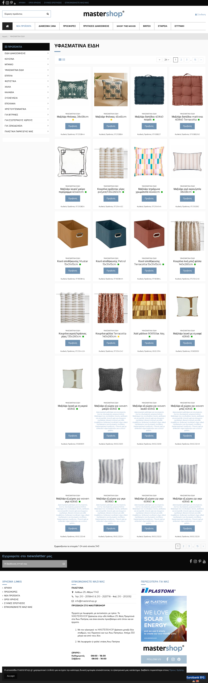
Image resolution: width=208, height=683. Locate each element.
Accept (11, 676)
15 (195, 59)
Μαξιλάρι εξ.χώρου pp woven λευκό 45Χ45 (149, 407)
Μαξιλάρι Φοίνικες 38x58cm (72, 116)
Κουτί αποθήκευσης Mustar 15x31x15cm (72, 263)
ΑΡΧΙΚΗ (22, 3)
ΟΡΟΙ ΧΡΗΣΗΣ (35, 3)
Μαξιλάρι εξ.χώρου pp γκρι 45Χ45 (187, 500)
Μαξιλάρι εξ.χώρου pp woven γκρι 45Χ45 (72, 500)
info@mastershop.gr (86, 601)
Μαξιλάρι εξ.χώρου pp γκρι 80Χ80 (110, 500)
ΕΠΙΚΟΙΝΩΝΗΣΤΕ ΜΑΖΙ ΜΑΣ (77, 3)
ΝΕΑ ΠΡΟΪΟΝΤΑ (12, 595)
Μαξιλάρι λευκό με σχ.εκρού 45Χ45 (73, 407)
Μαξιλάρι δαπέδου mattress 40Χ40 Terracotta (187, 118)
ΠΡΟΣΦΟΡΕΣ (11, 591)
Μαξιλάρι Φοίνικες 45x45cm (110, 116)
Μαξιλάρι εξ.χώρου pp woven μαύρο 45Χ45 (110, 407)
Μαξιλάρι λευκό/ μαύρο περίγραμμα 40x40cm (72, 190)
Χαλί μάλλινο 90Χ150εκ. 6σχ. (149, 333)
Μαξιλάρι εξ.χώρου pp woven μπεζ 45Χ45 (187, 407)
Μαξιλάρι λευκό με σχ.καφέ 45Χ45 (187, 335)
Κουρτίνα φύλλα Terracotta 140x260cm (111, 335)
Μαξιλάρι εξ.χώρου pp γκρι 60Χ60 (149, 500)
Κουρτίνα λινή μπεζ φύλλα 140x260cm (187, 263)
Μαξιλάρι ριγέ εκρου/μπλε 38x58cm (187, 190)
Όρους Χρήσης (176, 670)
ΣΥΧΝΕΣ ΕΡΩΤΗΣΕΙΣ (53, 3)
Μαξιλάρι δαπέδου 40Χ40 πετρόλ (149, 118)
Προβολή (72, 126)
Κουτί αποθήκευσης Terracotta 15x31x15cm (148, 263)
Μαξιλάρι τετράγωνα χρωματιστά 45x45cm (148, 190)
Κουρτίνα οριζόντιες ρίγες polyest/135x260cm (111, 190)
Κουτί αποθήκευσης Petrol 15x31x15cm (111, 263)
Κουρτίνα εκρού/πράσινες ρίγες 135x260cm (72, 335)
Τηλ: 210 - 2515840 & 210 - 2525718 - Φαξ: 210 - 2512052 (103, 596)
